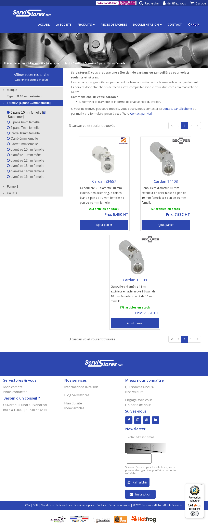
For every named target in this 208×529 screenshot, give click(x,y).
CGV (27, 505)
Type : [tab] (25, 96)
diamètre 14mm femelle (27, 171)
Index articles (74, 408)
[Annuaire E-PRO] (120, 519)
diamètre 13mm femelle (27, 165)
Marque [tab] (12, 89)
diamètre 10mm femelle (27, 149)
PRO (193, 24)
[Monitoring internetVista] (58, 519)
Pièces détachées (114, 24)
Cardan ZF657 (104, 181)
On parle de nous (138, 405)
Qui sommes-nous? (139, 387)
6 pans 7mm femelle (25, 127)
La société (64, 24)
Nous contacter (15, 392)
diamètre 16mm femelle (27, 176)
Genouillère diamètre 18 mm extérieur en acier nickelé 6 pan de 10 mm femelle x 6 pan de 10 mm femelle (164, 195)
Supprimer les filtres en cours (31, 79)
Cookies (101, 505)
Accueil (44, 24)
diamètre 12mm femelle (27, 160)
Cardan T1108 (166, 181)
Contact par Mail (141, 113)
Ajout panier (104, 225)
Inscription (143, 494)
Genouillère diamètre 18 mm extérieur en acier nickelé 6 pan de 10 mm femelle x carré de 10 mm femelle (133, 294)
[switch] (195, 513)
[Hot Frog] (144, 519)
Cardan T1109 (135, 279)
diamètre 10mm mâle (25, 155)
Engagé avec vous (138, 400)
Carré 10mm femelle (25, 133)
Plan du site (73, 403)
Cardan (77, 63)
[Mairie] (79, 519)
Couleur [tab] (12, 193)
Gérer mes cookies (119, 505)
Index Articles (64, 505)
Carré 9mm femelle (24, 144)
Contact (175, 24)
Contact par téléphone (177, 109)
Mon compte (13, 387)
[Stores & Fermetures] (101, 519)
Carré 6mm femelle (24, 138)
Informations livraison (81, 387)
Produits (85, 24)
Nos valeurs (134, 392)
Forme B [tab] (12, 186)
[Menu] (201, 485)
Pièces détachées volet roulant (50, 63)
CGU (35, 505)
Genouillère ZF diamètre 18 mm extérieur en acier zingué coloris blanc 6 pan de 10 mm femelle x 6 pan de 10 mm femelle (102, 195)
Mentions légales (84, 505)
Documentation (146, 24)
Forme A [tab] (29, 102)
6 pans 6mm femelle (25, 122)
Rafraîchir (139, 482)
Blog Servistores (76, 395)
